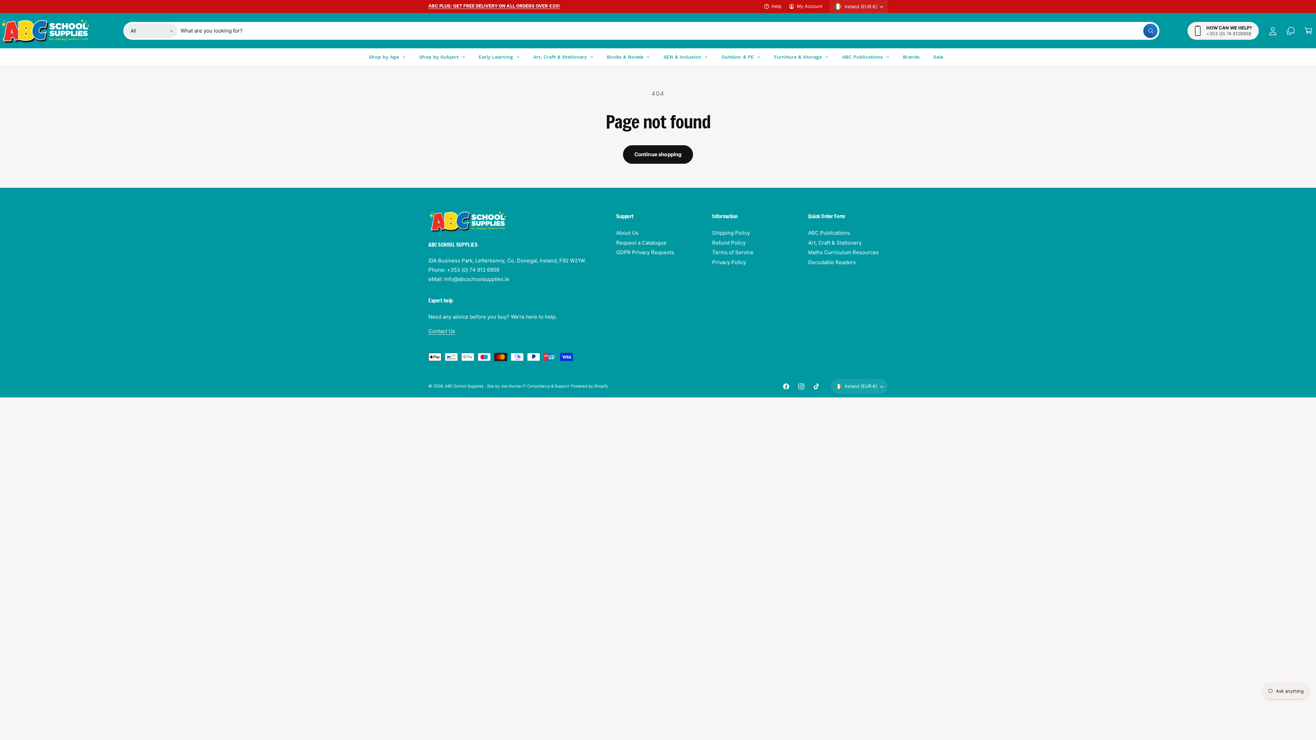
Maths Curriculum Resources (843, 252)
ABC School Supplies (465, 386)
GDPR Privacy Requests (645, 252)
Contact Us (441, 331)
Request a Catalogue (641, 242)
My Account (809, 6)
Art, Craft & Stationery (835, 242)
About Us (627, 233)
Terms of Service (733, 252)
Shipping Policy (731, 233)
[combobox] (669, 31)
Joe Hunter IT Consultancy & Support (535, 386)
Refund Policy (729, 242)
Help (776, 6)
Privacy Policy (729, 262)
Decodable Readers (832, 262)
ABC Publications (829, 233)
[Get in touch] (1291, 31)
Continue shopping (658, 154)
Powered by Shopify (589, 386)
